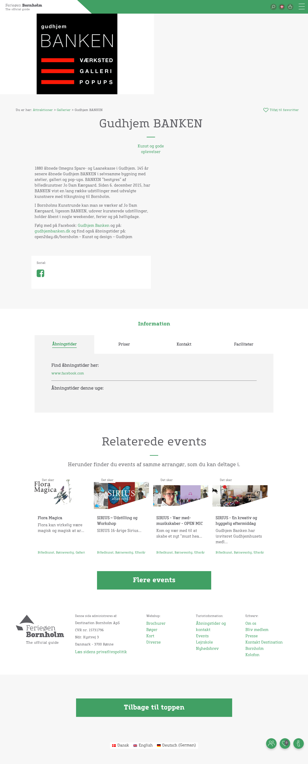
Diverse (153, 642)
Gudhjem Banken (93, 226)
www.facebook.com (67, 373)
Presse (251, 636)
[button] (282, 7)
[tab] (64, 344)
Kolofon (252, 655)
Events (202, 636)
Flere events (154, 580)
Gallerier (64, 110)
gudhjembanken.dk (52, 231)
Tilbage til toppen (154, 707)
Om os (250, 624)
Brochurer (156, 624)
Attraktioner (43, 110)
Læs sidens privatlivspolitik (101, 652)
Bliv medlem (256, 630)
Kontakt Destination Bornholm (264, 646)
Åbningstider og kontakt (211, 627)
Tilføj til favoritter (284, 110)
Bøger (151, 630)
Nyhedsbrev (207, 649)
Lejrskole (204, 642)
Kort (150, 636)
